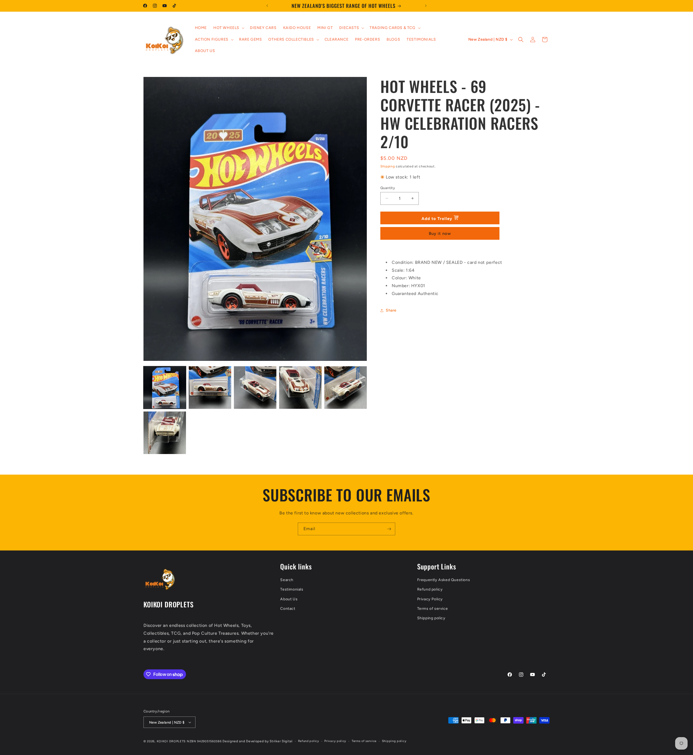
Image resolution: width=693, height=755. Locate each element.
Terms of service (432, 608)
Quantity (387, 188)
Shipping (387, 166)
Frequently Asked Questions (443, 580)
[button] (228, 28)
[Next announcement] (426, 6)
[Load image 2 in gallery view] (210, 387)
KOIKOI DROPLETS (171, 741)
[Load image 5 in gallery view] (345, 387)
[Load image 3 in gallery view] (255, 387)
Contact (287, 608)
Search (286, 580)
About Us (289, 599)
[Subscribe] (389, 529)
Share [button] (391, 310)
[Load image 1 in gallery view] (164, 387)
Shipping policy (431, 618)
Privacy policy (335, 741)
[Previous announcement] (267, 6)
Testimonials (291, 589)
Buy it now (440, 233)
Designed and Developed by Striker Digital (258, 741)
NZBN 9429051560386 (203, 741)
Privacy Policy (430, 599)
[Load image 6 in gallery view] (164, 432)
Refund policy (430, 589)
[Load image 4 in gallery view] (300, 387)
